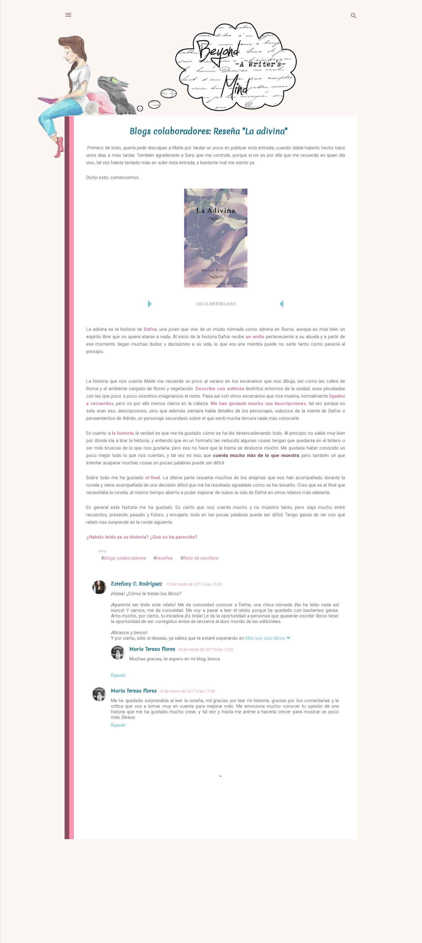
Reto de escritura (201, 558)
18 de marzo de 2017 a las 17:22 (205, 649)
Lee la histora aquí (215, 304)
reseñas (165, 558)
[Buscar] (353, 16)
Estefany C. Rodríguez (137, 583)
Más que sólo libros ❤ (267, 638)
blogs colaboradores (125, 558)
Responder (118, 675)
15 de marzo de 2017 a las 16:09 (194, 584)
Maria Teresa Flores (152, 649)
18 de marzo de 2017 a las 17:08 (187, 691)
